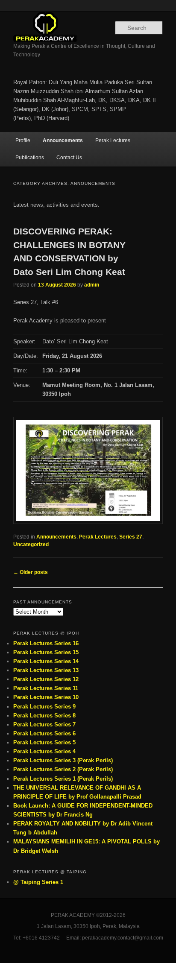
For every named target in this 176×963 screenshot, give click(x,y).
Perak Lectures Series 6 (44, 733)
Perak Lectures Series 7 (44, 724)
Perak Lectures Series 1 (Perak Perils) (63, 779)
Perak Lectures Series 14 (46, 661)
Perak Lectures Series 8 (44, 715)
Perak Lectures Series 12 (46, 679)
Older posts (30, 572)
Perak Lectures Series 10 (46, 697)
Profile (22, 140)
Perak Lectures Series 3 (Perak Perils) (63, 760)
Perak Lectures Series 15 (46, 652)
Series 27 (130, 537)
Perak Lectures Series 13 (46, 670)
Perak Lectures (112, 140)
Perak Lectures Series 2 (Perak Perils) (63, 769)
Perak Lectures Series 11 (45, 688)
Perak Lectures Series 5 (44, 742)
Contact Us (69, 158)
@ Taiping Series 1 (38, 882)
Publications (29, 158)
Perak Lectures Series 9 (44, 706)
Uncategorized (31, 544)
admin (91, 285)
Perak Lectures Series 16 (46, 643)
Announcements (63, 140)
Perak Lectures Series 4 (44, 751)
